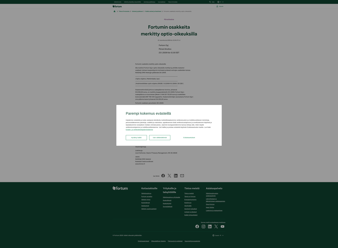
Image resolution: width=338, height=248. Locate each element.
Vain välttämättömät (160, 137)
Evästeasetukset (189, 137)
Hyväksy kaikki (136, 137)
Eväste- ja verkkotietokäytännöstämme (139, 130)
